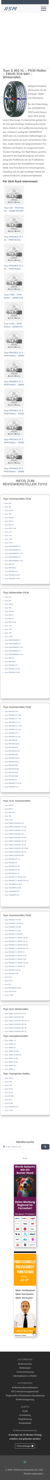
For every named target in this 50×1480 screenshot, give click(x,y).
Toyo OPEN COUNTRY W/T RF (16, 1024)
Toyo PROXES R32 (11, 765)
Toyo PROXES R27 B (12, 751)
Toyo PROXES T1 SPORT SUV (15, 877)
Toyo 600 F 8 (9, 525)
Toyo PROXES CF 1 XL (13, 729)
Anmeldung (25, 1415)
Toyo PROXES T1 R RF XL (14, 923)
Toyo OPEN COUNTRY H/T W (15, 845)
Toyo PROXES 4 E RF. (12, 578)
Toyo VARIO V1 (10, 1044)
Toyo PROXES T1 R (12, 787)
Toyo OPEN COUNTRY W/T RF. (16, 1028)
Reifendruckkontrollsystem (25, 1387)
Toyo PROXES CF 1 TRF (13, 726)
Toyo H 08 (8, 1082)
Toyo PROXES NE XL (12, 744)
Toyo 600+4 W (10, 812)
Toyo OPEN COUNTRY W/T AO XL (17, 1021)
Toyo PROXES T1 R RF (13, 920)
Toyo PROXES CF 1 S (12, 722)
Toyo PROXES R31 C (12, 762)
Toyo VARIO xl (10, 1069)
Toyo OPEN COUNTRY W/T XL (16, 1031)
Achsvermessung (25, 1372)
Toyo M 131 (9, 1089)
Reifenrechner (25, 1364)
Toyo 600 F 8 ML (10, 528)
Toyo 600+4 (9, 809)
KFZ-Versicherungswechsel (25, 1391)
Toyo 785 (8, 816)
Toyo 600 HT (9, 805)
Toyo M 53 (8, 1099)
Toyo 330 (8, 507)
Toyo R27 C (9, 981)
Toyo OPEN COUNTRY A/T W (15, 830)
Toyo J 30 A (9, 819)
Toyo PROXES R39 (11, 776)
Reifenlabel (25, 1368)
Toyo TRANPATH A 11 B (13, 884)
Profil (25, 1411)
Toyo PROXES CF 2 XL (13, 736)
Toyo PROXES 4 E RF (12, 575)
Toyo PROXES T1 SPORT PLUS (16, 941)
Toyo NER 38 (9, 564)
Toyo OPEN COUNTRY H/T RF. (16, 841)
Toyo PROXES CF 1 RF (13, 715)
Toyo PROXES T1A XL (13, 970)
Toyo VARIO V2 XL (11, 1062)
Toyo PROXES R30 (11, 754)
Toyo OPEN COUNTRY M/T (14, 855)
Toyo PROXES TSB (11, 973)
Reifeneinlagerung (25, 1399)
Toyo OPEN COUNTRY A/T (14, 823)
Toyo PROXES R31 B (12, 758)
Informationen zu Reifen (25, 1376)
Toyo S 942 (8, 1110)
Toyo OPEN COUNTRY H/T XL (15, 852)
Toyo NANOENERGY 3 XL (14, 560)
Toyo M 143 (9, 1092)
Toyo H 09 (8, 1085)
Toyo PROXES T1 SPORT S (14, 952)
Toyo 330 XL (9, 510)
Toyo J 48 (8, 539)
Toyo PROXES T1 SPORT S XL (16, 955)
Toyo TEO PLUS (10, 991)
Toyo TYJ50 (9, 995)
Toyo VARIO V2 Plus (12, 1051)
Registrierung (25, 1419)
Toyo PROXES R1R (11, 747)
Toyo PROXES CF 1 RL (13, 719)
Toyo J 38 (8, 535)
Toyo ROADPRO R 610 (13, 988)
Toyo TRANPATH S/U (12, 891)
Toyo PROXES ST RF (12, 866)
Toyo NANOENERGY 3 (13, 557)
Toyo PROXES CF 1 (12, 711)
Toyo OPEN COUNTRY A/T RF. (16, 827)
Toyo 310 (8, 503)
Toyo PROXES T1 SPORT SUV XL (17, 880)
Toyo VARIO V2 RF (11, 1058)
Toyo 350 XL (9, 521)
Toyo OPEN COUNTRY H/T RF (15, 837)
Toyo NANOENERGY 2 (13, 550)
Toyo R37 (8, 984)
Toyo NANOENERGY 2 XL (14, 553)
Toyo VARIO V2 (10, 1047)
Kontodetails (25, 1423)
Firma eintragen (24, 1446)
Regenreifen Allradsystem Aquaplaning (25, 1395)
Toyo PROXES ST (11, 779)
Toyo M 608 (9, 1103)
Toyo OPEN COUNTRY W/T (14, 1017)
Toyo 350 (8, 514)
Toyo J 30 (8, 532)
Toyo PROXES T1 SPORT (14, 934)
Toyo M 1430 (9, 1096)
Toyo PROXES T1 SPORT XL (15, 966)
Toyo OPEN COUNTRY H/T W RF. (16, 848)
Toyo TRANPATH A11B (13, 888)
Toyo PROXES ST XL (12, 873)
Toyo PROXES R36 (11, 772)
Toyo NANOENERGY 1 (13, 546)
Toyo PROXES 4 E (11, 571)
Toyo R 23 (8, 977)
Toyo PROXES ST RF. (12, 870)
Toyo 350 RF (9, 517)
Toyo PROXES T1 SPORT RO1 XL (17, 948)
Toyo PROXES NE (11, 740)
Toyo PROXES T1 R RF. (13, 927)
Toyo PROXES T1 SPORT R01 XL (16, 945)
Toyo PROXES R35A (12, 769)
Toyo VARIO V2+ (10, 1065)
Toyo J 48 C (9, 543)
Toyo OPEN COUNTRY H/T (14, 834)
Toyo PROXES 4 (10, 568)
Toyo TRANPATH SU (12, 895)
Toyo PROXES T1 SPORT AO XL (16, 938)
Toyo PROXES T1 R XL (13, 930)
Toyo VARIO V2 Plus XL (13, 1055)
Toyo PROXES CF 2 (12, 733)
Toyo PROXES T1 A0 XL (13, 783)
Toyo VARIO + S (10, 1040)
